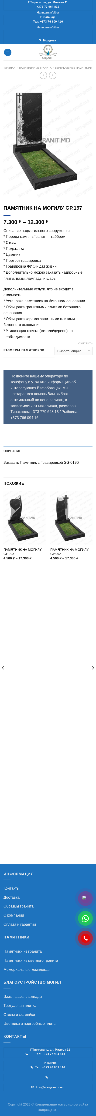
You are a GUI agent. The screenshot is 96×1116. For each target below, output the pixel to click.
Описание (12, 451)
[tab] (48, 451)
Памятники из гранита (35, 67)
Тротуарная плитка (19, 1006)
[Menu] (7, 52)
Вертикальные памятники (73, 67)
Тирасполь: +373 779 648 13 (35, 412)
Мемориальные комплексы (26, 969)
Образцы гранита (18, 906)
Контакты (11, 888)
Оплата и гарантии (19, 924)
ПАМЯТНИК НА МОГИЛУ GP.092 (69, 552)
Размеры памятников (23, 350)
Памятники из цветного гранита (30, 960)
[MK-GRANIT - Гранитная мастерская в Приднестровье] (48, 52)
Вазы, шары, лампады (22, 996)
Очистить (85, 343)
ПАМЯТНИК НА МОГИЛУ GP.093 (22, 552)
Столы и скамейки (19, 1015)
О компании (13, 915)
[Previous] (3, 677)
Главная (9, 67)
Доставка (11, 897)
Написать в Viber (48, 12)
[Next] (92, 677)
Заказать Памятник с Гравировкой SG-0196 (41, 462)
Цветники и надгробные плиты (29, 1023)
